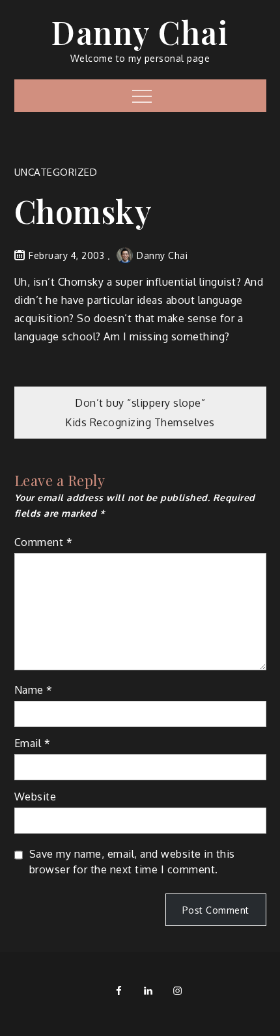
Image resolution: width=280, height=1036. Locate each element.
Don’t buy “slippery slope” (140, 402)
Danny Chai (140, 32)
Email (32, 743)
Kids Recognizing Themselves (140, 422)
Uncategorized (56, 172)
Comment (43, 542)
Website (35, 796)
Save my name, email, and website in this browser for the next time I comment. (132, 861)
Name (33, 689)
